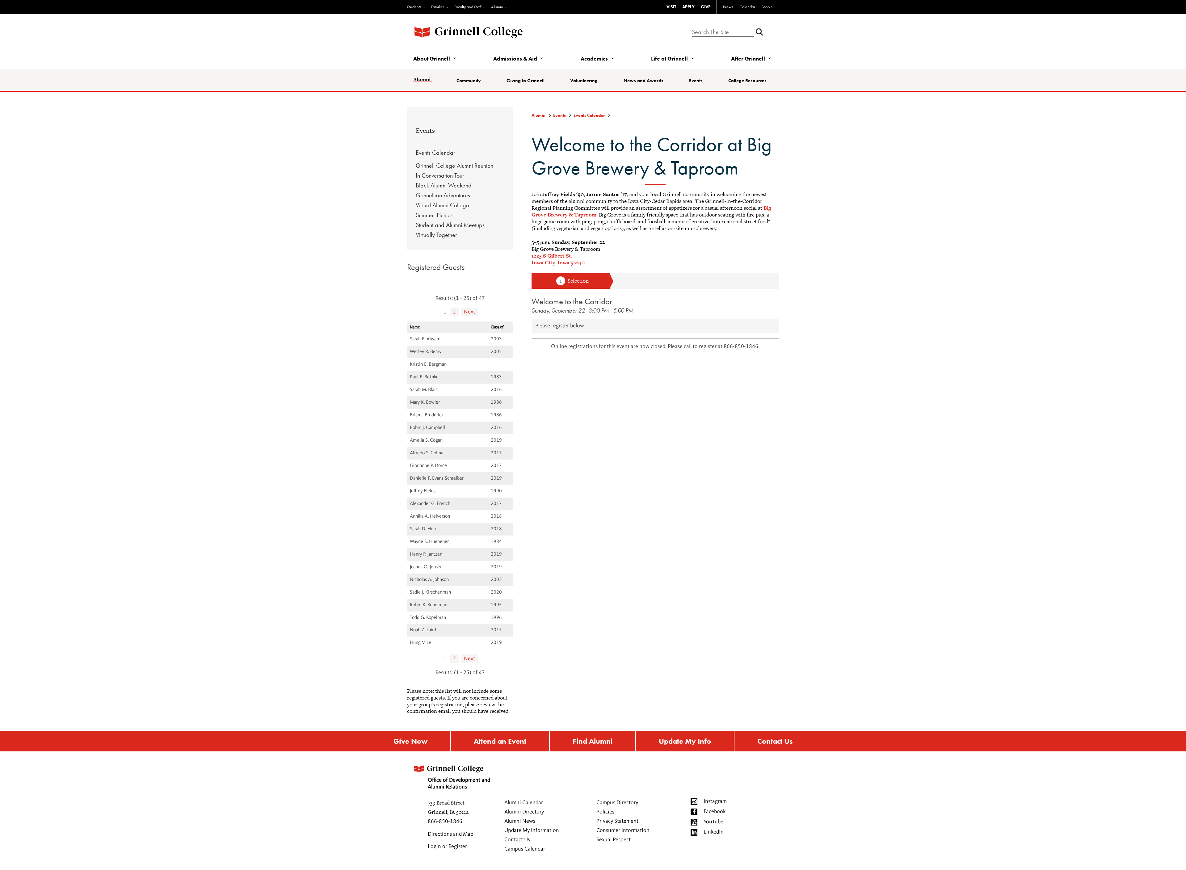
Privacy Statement (617, 821)
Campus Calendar (524, 849)
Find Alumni (593, 741)
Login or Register (447, 846)
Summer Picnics (434, 215)
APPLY (688, 7)
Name (415, 327)
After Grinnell (748, 58)
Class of (497, 327)
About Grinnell (431, 58)
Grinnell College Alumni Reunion (454, 166)
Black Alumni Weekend (444, 185)
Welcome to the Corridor (572, 301)
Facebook (714, 811)
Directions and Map (450, 834)
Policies (605, 812)
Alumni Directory (524, 812)
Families (437, 7)
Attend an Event (500, 741)
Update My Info (685, 741)
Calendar (747, 7)
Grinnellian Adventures (443, 195)
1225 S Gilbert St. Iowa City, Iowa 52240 (558, 259)
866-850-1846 (445, 821)
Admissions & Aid (515, 58)
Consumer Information (623, 830)
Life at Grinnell (669, 58)
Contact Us (775, 741)
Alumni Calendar (523, 802)
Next (469, 312)
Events (696, 81)
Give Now (410, 741)
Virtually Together (436, 235)
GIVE (705, 7)
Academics (594, 58)
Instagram (715, 801)
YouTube (713, 822)
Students (414, 7)
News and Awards (643, 81)
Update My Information (531, 830)
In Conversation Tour (440, 175)
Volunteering (584, 81)
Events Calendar (435, 153)
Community (468, 81)
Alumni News (519, 821)
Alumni (497, 7)
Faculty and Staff (467, 7)
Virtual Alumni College (442, 205)
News (728, 7)
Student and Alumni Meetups (450, 225)
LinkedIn (714, 832)
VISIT (671, 7)
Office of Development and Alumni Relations (459, 783)
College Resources (747, 81)
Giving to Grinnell (526, 81)
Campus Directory (617, 802)
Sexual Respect (613, 840)
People (767, 7)
